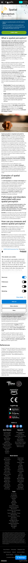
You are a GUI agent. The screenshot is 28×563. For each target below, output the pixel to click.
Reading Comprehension (14, 523)
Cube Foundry (21, 469)
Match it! (7, 475)
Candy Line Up (21, 459)
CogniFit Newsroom (7, 552)
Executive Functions (7, 447)
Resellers (14, 504)
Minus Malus (20, 477)
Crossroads (20, 468)
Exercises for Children (13, 505)
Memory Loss (7, 442)
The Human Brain (7, 432)
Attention (7, 452)
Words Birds (20, 487)
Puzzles (20, 460)
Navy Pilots (20, 437)
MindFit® (14, 501)
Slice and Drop (21, 481)
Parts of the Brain (7, 435)
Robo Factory (7, 466)
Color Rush (7, 487)
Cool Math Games (14, 521)
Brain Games (14, 517)
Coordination (7, 448)
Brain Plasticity (7, 438)
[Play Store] (14, 413)
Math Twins (20, 475)
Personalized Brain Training (14, 516)
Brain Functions (7, 445)
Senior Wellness (20, 439)
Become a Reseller (9, 554)
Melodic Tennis (7, 481)
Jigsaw (20, 472)
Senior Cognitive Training (20, 442)
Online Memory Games (14, 520)
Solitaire (7, 465)
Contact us (17, 554)
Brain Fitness (7, 439)
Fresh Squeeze (21, 471)
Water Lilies (20, 484)
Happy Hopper (21, 458)
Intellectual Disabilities (7, 444)
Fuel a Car (20, 474)
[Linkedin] (20, 426)
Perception (7, 451)
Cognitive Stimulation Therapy (13, 513)
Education (14, 498)
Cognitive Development (14, 507)
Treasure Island (7, 469)
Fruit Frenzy (7, 460)
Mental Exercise (14, 519)
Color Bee (21, 465)
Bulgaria (4, 560)
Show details (19, 297)
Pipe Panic (7, 462)
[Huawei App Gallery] (14, 417)
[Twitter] (10, 426)
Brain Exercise (14, 508)
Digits (20, 463)
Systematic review (20, 445)
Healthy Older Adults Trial (20, 436)
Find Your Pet (7, 484)
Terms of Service (6, 549)
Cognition (7, 441)
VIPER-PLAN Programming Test (11, 249)
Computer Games (20, 434)
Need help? (22, 557)
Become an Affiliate (21, 552)
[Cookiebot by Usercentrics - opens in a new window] (20, 252)
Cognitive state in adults (20, 443)
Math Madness (7, 478)
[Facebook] (7, 426)
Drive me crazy (7, 472)
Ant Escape (7, 468)
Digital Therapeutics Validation (20, 433)
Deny (14, 310)
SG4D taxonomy (20, 446)
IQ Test (13, 527)
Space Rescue (7, 477)
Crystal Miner (7, 463)
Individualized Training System (13, 510)
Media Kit (14, 552)
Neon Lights (7, 471)
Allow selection (14, 306)
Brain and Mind (7, 433)
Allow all (14, 301)
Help (21, 554)
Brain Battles (14, 526)
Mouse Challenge (20, 478)
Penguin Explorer (20, 462)
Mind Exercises (14, 514)
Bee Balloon (20, 466)
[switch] (24, 282)
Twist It (20, 483)
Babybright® (14, 502)
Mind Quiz (14, 511)
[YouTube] (14, 426)
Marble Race (7, 480)
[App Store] (14, 409)
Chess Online (7, 458)
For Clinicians (14, 495)
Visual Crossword (7, 474)
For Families (14, 493)
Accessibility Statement (10, 557)
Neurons (7, 436)
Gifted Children (14, 524)
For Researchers (14, 496)
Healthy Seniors (20, 440)
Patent (13, 499)
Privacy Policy (13, 549)
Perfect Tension (20, 480)
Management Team (21, 549)
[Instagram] (17, 426)
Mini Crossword (7, 459)
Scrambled (7, 483)
